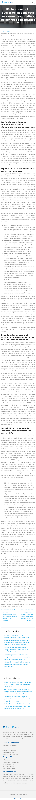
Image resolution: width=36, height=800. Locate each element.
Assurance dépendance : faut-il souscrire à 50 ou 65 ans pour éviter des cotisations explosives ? (18, 684)
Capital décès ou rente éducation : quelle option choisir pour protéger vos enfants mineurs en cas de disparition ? (17, 706)
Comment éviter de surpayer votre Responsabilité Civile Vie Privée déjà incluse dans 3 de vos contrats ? (10, 615)
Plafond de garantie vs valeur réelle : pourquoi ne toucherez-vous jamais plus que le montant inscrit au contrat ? (17, 657)
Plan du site (18, 799)
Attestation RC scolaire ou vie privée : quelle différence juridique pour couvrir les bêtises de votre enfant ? (17, 699)
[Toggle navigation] (33, 2)
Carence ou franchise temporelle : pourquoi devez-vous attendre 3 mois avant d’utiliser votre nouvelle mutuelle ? (17, 650)
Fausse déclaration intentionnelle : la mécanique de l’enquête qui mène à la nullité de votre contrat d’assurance (16, 642)
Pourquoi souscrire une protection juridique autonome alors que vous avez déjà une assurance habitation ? (27, 615)
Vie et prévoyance (7, 31)
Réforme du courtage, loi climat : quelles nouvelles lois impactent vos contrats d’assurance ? (17, 664)
